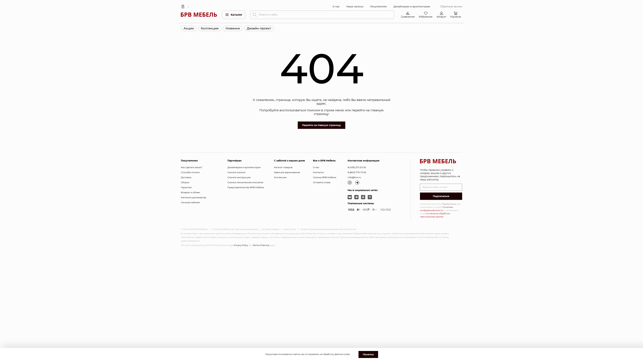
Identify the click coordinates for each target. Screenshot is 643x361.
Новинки (233, 28)
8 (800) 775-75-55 (357, 172)
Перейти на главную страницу (321, 125)
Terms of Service (261, 245)
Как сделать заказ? (191, 167)
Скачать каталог (236, 172)
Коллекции (210, 28)
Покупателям (378, 6)
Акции (189, 28)
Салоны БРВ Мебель (324, 177)
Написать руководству (193, 197)
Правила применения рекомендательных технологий (328, 229)
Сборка (185, 182)
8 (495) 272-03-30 (357, 167)
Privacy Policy (241, 245)
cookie (346, 354)
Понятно (368, 354)
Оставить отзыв (321, 182)
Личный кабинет (190, 202)
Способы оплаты (190, 172)
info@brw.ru (354, 177)
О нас (336, 6)
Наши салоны (354, 6)
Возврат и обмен (190, 192)
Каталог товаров (283, 167)
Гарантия (186, 187)
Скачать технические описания (245, 182)
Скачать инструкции (239, 177)
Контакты (318, 172)
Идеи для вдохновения (287, 172)
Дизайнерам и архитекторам (412, 6)
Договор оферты (271, 229)
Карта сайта (290, 229)
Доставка (186, 177)
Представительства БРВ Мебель (245, 187)
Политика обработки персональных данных (235, 229)
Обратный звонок (451, 6)
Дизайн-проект (259, 28)
